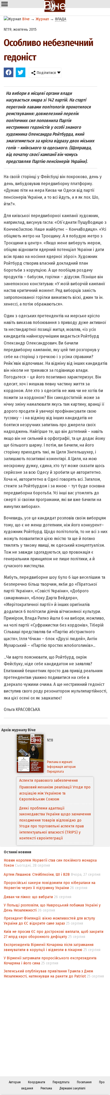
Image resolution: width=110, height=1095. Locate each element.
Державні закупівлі (72, 1088)
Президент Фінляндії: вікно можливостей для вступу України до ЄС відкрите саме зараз (49, 921)
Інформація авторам (61, 767)
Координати (36, 1082)
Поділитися (46, 72)
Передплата (55, 771)
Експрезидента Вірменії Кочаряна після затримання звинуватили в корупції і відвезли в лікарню (48, 947)
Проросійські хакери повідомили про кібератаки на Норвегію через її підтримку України (49, 885)
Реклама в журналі (59, 762)
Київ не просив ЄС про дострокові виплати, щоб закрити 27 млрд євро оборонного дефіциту (53, 934)
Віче (26, 19)
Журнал (42, 19)
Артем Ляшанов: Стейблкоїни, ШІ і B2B (37, 874)
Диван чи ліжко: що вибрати (28, 896)
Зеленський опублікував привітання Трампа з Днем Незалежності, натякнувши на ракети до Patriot (48, 974)
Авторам (15, 1082)
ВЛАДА (60, 19)
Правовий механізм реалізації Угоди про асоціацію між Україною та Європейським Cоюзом (55, 787)
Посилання (84, 1082)
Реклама (46, 1088)
